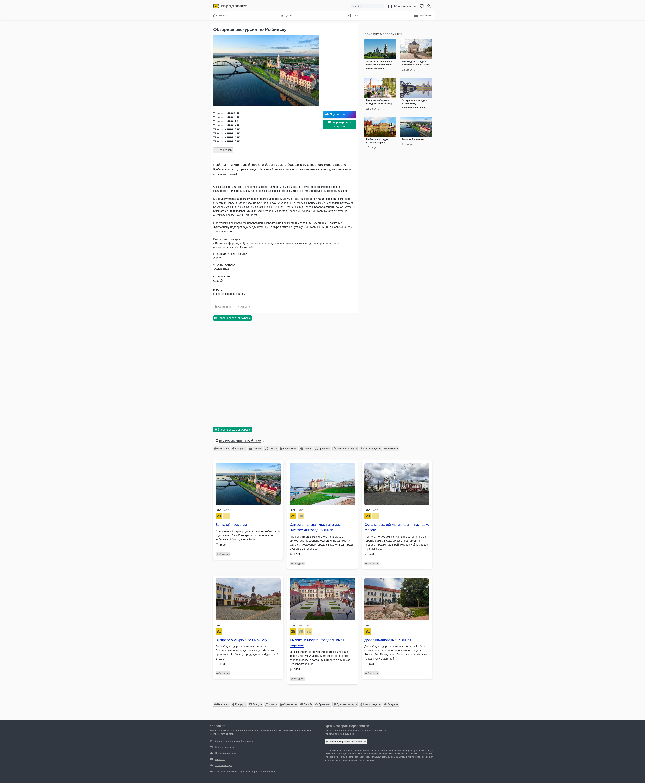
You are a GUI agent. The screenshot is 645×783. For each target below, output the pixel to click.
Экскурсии (245, 306)
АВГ (218, 510)
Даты (289, 15)
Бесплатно (223, 448)
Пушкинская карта (346, 448)
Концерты (240, 448)
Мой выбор (426, 15)
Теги (355, 15)
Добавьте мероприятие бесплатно (347, 741)
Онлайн (307, 448)
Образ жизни (225, 306)
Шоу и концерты (371, 448)
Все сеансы (224, 150)
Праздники (324, 448)
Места (222, 15)
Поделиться (337, 114)
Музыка (272, 448)
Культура (257, 448)
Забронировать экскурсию (341, 124)
